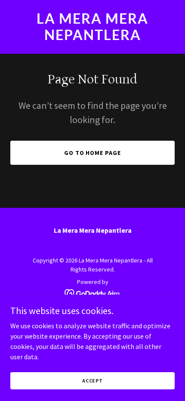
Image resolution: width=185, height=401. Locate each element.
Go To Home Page (92, 153)
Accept (92, 380)
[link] (92, 37)
